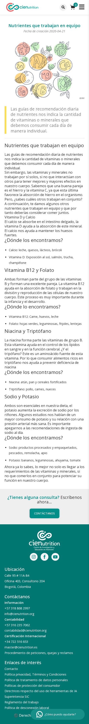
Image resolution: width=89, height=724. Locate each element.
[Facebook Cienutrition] (44, 557)
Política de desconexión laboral (27, 708)
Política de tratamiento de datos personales (36, 680)
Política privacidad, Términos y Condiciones (35, 674)
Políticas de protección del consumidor (32, 686)
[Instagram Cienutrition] (34, 557)
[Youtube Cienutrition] (55, 557)
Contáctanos (44, 513)
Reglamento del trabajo (22, 702)
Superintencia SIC (17, 696)
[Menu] (63, 7)
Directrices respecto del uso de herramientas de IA (41, 691)
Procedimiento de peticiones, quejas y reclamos (39, 653)
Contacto (11, 669)
